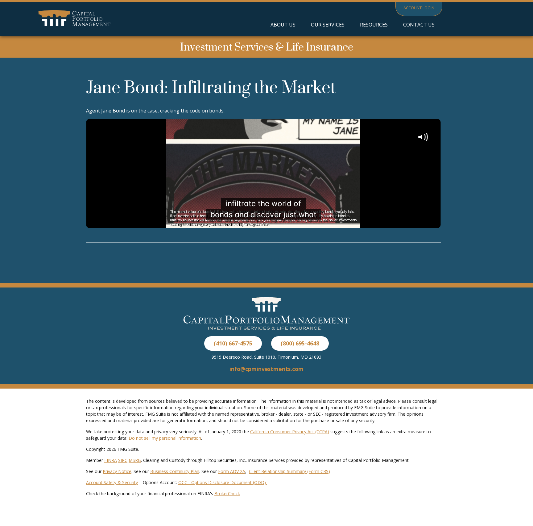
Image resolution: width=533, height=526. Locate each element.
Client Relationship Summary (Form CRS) (289, 471)
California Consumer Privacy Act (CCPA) (289, 431)
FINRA (110, 460)
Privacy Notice (117, 471)
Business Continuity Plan (174, 471)
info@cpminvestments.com (266, 369)
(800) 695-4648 (300, 343)
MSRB (135, 460)
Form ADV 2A (231, 471)
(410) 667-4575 (233, 343)
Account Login (418, 7)
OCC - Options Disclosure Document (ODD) (222, 482)
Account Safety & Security (112, 482)
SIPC (122, 460)
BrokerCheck (227, 493)
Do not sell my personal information (165, 438)
